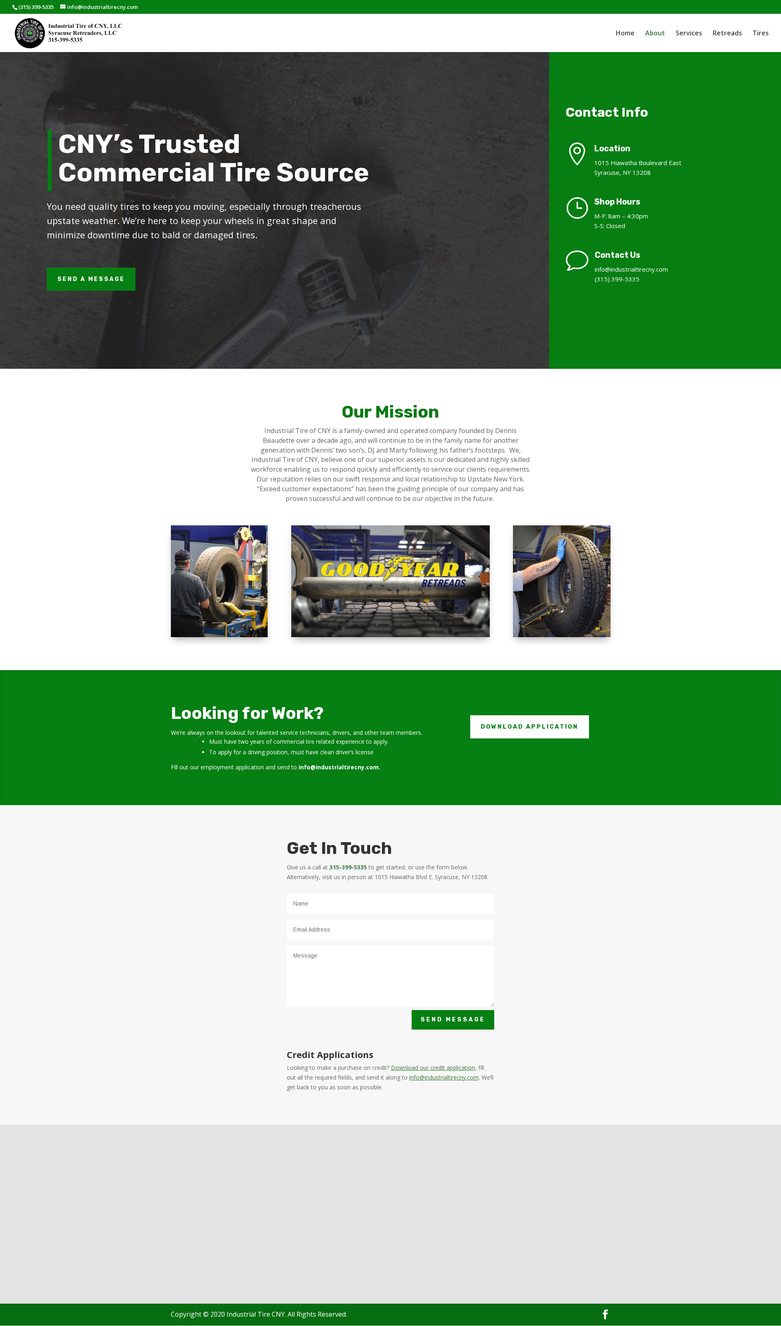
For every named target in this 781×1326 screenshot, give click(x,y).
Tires (761, 33)
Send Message (453, 1019)
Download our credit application (433, 1067)
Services (689, 33)
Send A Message (91, 279)
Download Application (529, 726)
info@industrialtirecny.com (631, 269)
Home (625, 33)
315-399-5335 (348, 867)
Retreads (727, 33)
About (655, 33)
